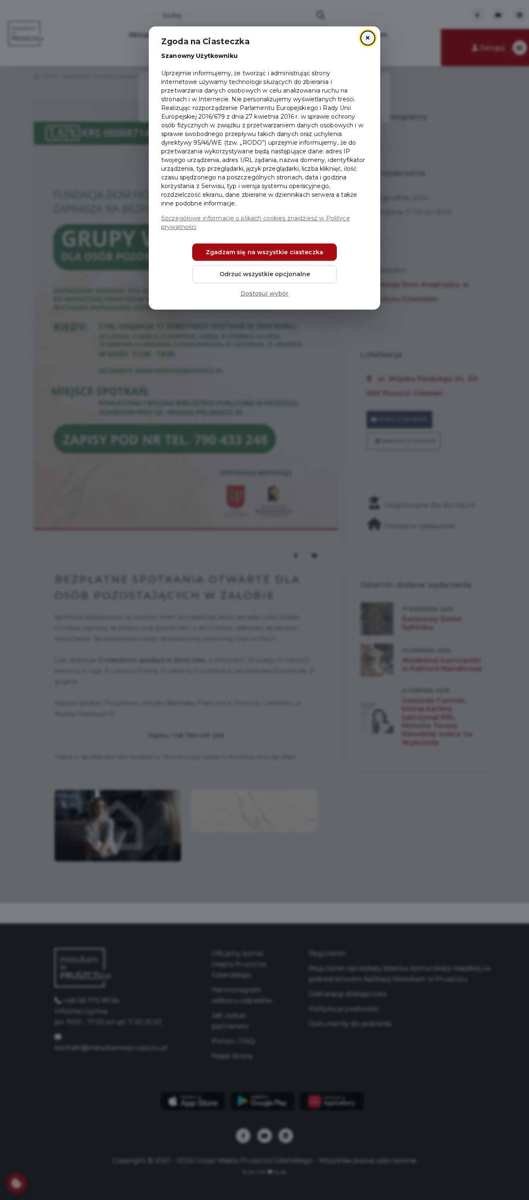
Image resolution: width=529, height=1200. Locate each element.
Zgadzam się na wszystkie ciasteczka (264, 252)
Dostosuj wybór (265, 293)
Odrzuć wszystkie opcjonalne (264, 274)
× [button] (367, 37)
